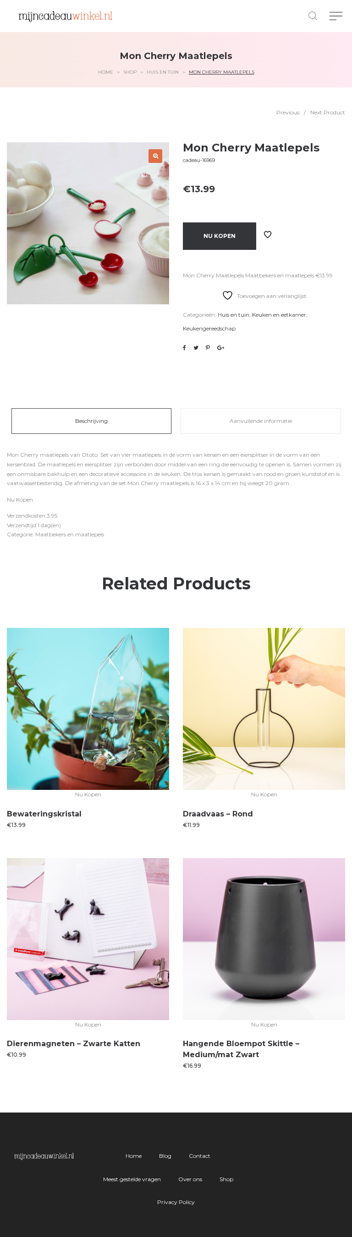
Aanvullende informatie (261, 420)
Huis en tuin (163, 72)
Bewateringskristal (44, 814)
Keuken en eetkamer (279, 314)
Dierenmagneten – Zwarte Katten (73, 1043)
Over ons (190, 1179)
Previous (287, 112)
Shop (130, 72)
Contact (199, 1155)
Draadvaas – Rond (218, 814)
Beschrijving (91, 420)
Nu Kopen (220, 235)
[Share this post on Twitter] (195, 347)
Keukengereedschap (209, 328)
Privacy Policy (176, 1202)
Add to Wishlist (268, 234)
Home (105, 72)
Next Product (327, 112)
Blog (165, 1155)
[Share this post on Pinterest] (208, 347)
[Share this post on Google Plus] (220, 347)
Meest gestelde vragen (132, 1179)
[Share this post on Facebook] (184, 347)
